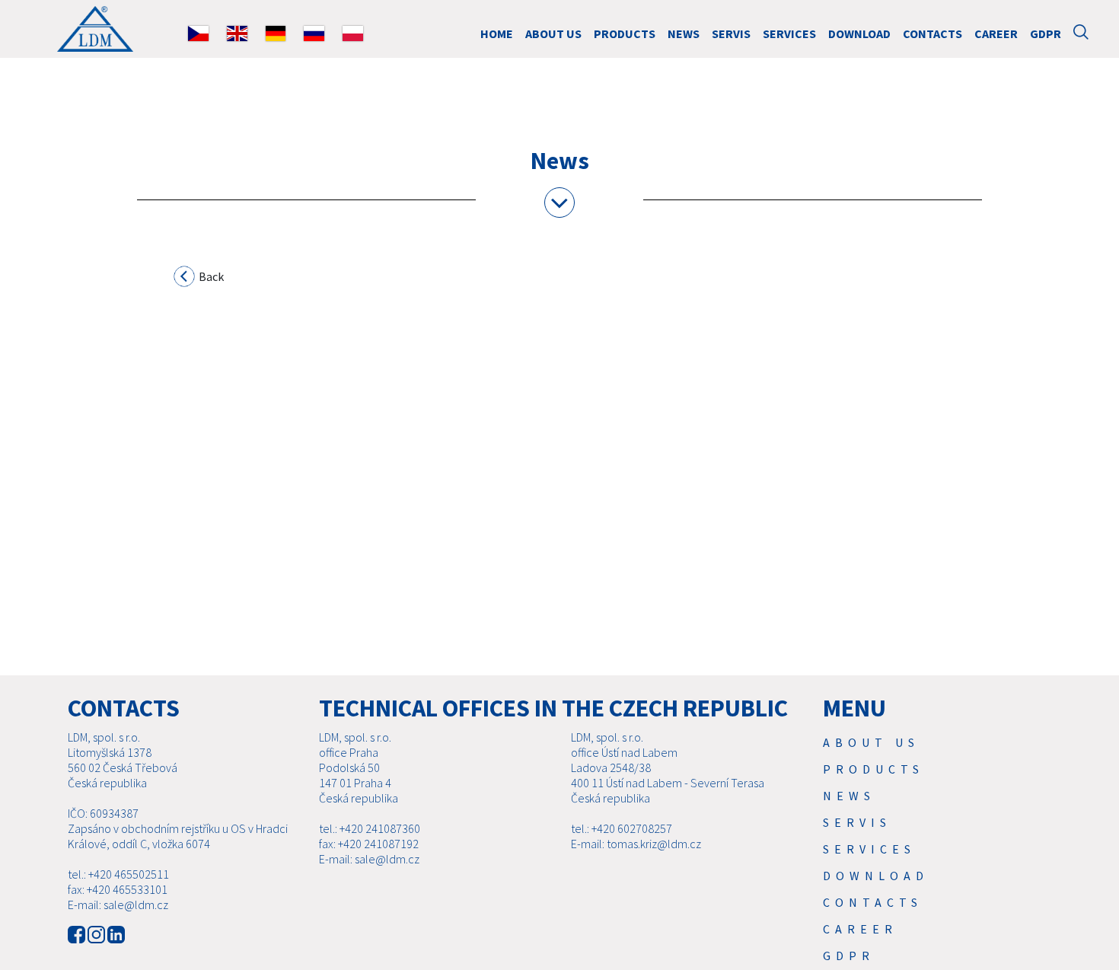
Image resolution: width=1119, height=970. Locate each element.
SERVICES (789, 33)
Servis (731, 33)
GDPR (1045, 33)
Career (996, 33)
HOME (496, 33)
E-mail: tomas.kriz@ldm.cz (636, 843)
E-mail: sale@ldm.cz (118, 904)
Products (624, 33)
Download (859, 33)
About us (553, 33)
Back (210, 276)
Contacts (932, 33)
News (684, 33)
